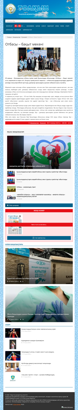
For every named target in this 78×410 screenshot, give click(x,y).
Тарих (62, 26)
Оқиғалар (50, 26)
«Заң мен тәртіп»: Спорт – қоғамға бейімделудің (38, 375)
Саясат (43, 26)
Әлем (57, 26)
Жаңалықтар (19, 26)
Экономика (30, 26)
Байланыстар (27, 30)
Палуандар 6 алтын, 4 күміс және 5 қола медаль (37, 352)
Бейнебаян (9, 30)
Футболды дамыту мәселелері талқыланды (36, 363)
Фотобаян (18, 30)
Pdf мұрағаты (40, 238)
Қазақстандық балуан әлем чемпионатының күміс (38, 329)
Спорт (67, 26)
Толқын (39, 8)
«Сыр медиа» (17, 404)
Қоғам (38, 26)
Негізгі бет (9, 26)
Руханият (43, 123)
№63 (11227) (39, 224)
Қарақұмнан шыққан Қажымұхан (32, 340)
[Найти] (71, 21)
